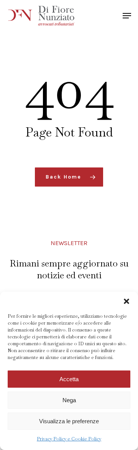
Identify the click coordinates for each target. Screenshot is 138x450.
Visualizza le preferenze (69, 421)
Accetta (69, 379)
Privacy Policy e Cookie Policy (69, 439)
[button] (126, 301)
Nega (69, 400)
